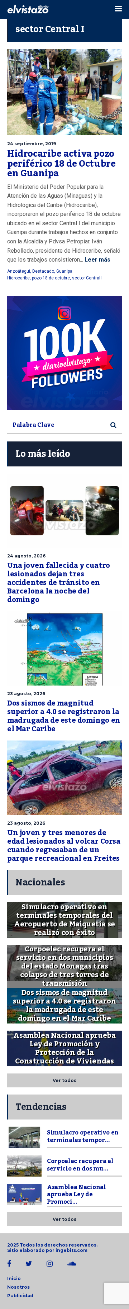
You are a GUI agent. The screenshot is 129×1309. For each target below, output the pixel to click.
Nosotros (18, 1287)
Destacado (43, 271)
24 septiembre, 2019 (31, 143)
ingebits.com (71, 1250)
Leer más (96, 259)
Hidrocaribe (18, 278)
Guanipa (64, 271)
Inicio (14, 1278)
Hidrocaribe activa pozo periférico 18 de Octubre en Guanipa (61, 163)
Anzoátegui (18, 271)
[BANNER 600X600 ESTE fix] (64, 353)
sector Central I (87, 278)
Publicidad (20, 1295)
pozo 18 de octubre (51, 278)
